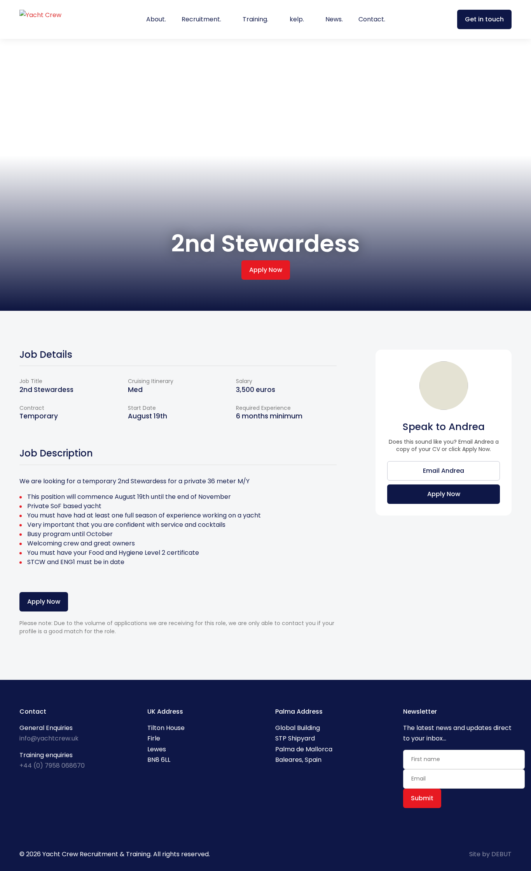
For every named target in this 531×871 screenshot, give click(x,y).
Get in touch (484, 19)
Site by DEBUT (490, 854)
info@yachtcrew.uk (49, 738)
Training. (255, 19)
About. (156, 19)
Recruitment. (201, 19)
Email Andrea (443, 470)
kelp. (297, 19)
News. (334, 19)
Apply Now (265, 269)
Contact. (371, 19)
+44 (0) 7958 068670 (52, 765)
